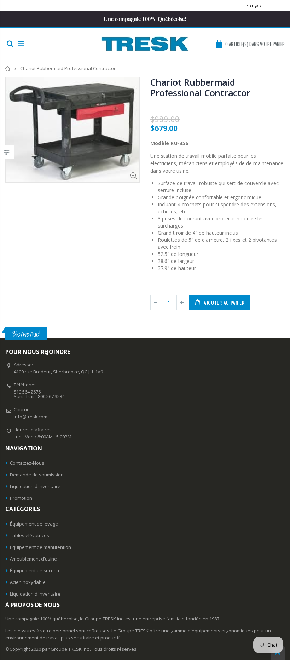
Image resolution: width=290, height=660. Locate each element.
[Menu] (21, 43)
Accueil (8, 68)
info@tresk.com (30, 416)
